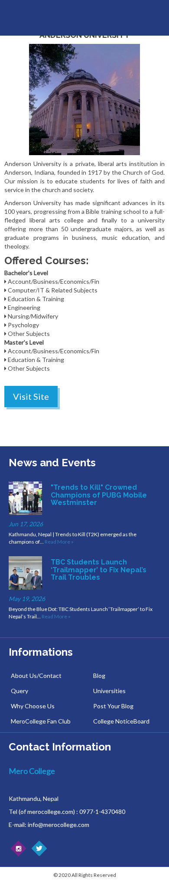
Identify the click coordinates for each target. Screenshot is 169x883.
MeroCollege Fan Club (41, 721)
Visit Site (31, 396)
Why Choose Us (33, 706)
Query (19, 690)
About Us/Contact (36, 675)
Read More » (59, 541)
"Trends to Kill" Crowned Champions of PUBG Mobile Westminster (99, 495)
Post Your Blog (113, 706)
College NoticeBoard (121, 721)
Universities (109, 690)
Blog (99, 675)
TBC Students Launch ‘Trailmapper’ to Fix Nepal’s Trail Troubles (98, 569)
